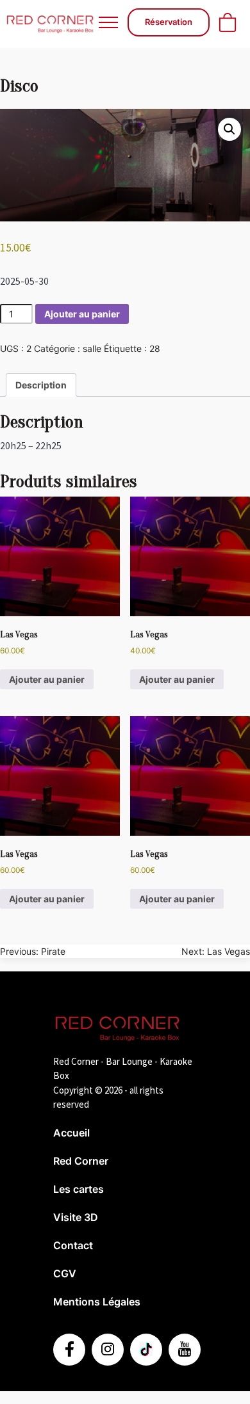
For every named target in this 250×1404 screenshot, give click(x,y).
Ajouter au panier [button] (47, 679)
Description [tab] (41, 384)
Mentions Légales (96, 1301)
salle (92, 348)
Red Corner (80, 1160)
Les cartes (78, 1189)
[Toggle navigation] (108, 22)
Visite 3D (75, 1217)
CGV (64, 1273)
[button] (229, 129)
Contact (73, 1245)
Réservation (168, 22)
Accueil (71, 1132)
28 (154, 348)
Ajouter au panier (82, 313)
